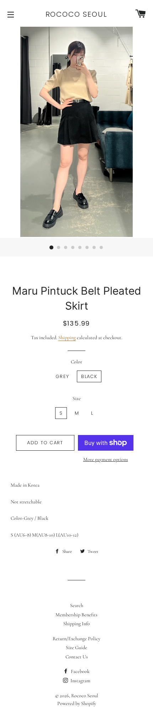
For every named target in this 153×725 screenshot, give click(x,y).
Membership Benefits (76, 615)
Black (89, 376)
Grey (62, 376)
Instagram (79, 681)
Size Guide (76, 647)
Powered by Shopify (76, 703)
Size (77, 398)
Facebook (80, 671)
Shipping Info (76, 624)
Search (76, 605)
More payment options (105, 459)
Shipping (67, 338)
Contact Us (76, 657)
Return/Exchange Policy (76, 639)
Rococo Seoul (77, 14)
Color (76, 362)
